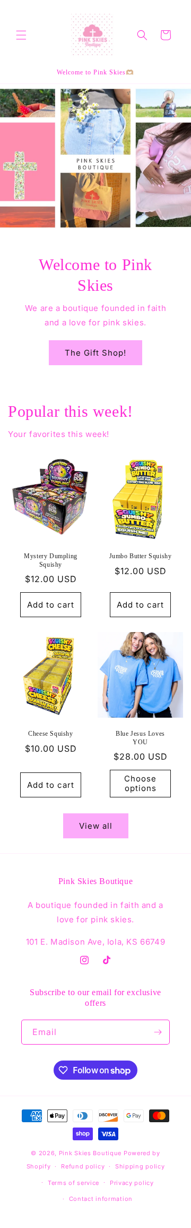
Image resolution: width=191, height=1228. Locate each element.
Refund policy (83, 1166)
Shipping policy (140, 1166)
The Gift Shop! (95, 353)
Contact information (101, 1198)
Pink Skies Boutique (90, 1153)
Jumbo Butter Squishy (140, 556)
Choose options (140, 783)
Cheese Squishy (50, 733)
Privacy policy (132, 1183)
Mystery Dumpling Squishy (50, 560)
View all (95, 826)
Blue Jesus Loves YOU (140, 738)
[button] (21, 35)
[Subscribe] (157, 1032)
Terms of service (73, 1183)
